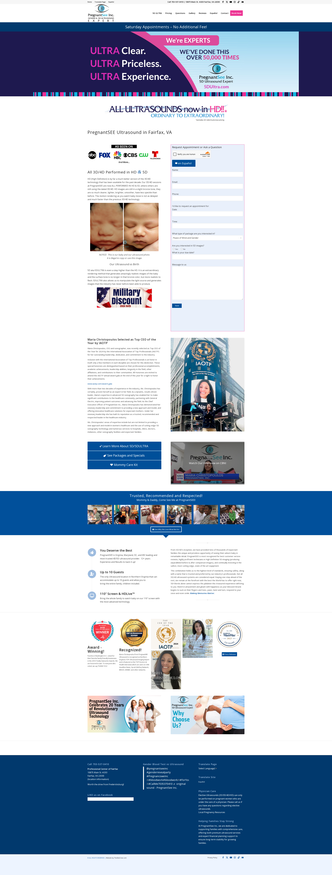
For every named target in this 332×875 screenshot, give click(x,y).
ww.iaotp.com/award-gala (100, 383)
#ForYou (184, 780)
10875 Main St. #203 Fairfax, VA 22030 (202, 2)
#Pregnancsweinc (157, 776)
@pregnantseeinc (157, 768)
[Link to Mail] (242, 2)
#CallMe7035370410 (160, 784)
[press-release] (124, 714)
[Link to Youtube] (231, 2)
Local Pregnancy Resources (211, 812)
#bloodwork (155, 780)
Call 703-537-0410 (175, 2)
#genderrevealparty (159, 772)
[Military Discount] (124, 297)
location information (98, 779)
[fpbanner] (166, 113)
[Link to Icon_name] (238, 2)
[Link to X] (227, 2)
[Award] (198, 638)
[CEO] (207, 384)
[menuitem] (90, 2)
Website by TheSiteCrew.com (116, 858)
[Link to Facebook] (223, 2)
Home (90, 2)
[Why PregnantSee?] (207, 715)
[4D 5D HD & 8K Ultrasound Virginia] (101, 13)
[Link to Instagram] (235, 2)
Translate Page (100, 2)
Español (111, 2)
